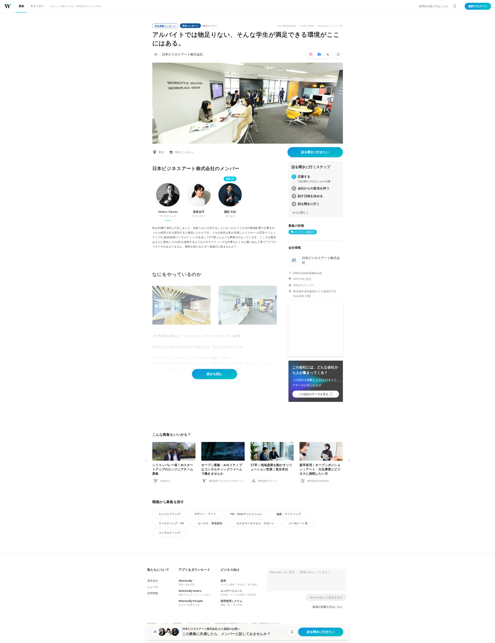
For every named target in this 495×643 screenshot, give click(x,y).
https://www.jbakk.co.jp (307, 272)
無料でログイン (477, 6)
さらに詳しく (300, 212)
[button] (158, 569)
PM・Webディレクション (246, 514)
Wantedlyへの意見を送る (326, 597)
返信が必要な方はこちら (328, 607)
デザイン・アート (205, 514)
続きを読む (214, 374)
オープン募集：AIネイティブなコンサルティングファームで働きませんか (221, 469)
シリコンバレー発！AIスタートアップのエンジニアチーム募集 (172, 469)
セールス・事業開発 (210, 523)
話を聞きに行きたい (315, 152)
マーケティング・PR (171, 523)
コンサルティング (169, 533)
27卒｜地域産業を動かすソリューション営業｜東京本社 (271, 467)
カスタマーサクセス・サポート (255, 523)
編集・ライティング (289, 514)
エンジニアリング (169, 514)
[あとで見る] (338, 54)
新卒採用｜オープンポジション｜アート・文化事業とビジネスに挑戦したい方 (320, 469)
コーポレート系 (298, 523)
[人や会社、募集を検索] (455, 6)
